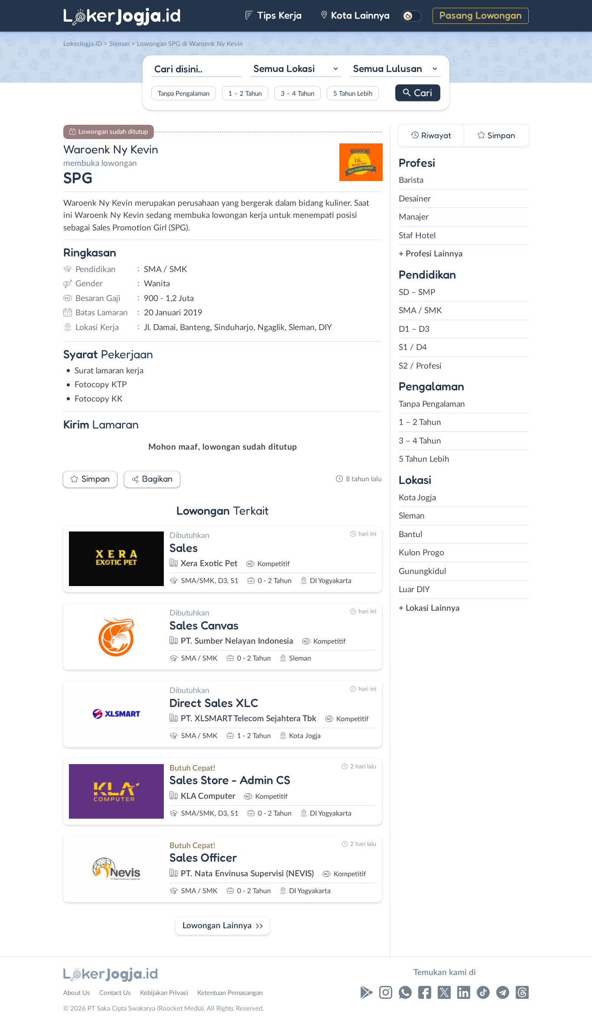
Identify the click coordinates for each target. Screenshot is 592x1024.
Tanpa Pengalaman (183, 93)
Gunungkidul (422, 571)
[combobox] (295, 69)
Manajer (414, 217)
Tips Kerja (278, 15)
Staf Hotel (417, 236)
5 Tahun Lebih (352, 93)
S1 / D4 (413, 347)
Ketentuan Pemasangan (230, 993)
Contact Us (115, 993)
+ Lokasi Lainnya (429, 608)
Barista (411, 180)
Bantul (410, 535)
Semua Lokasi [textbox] (284, 68)
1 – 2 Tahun (245, 93)
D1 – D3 (414, 329)
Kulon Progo (421, 553)
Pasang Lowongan (480, 15)
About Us (76, 993)
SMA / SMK (420, 311)
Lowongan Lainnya (217, 926)
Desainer (415, 199)
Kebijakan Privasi (164, 993)
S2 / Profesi (420, 366)
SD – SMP (417, 292)
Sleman (412, 516)
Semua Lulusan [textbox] (387, 68)
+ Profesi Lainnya (431, 254)
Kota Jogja (417, 498)
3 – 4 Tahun (297, 93)
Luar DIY (414, 590)
